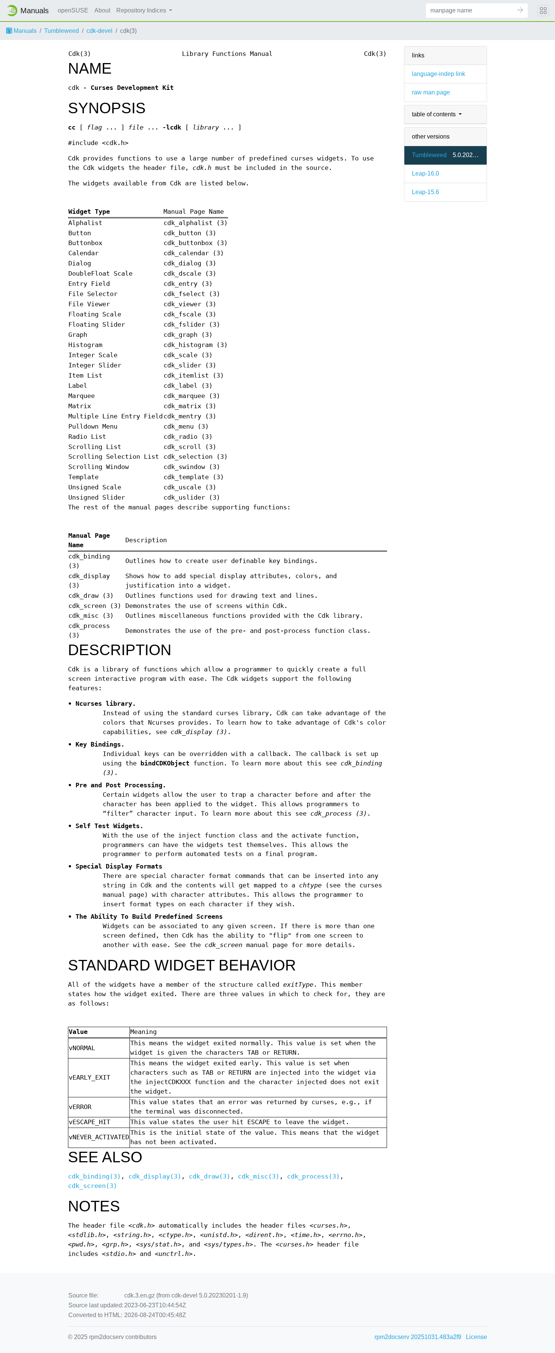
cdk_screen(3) (92, 1185)
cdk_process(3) (313, 1176)
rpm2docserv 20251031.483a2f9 (418, 1337)
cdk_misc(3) (258, 1176)
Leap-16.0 (425, 173)
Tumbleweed (61, 31)
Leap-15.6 (425, 192)
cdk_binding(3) (94, 1176)
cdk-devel (99, 31)
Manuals (24, 31)
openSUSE (73, 10)
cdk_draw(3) (209, 1176)
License (476, 1337)
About (102, 10)
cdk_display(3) (154, 1176)
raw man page (431, 92)
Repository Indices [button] (142, 10)
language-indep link (438, 74)
